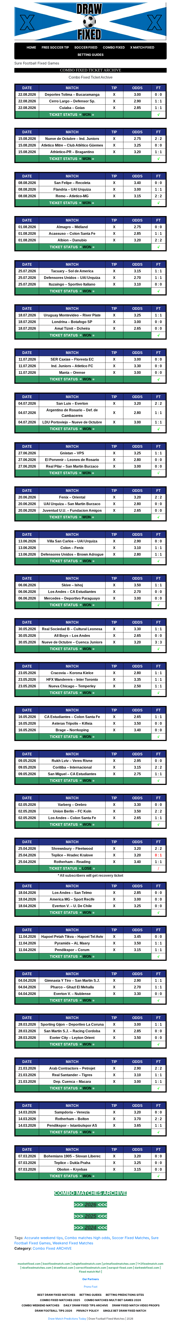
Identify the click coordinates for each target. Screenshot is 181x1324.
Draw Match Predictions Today (67, 1318)
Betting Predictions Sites (125, 1294)
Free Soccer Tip (55, 47)
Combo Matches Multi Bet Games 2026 (112, 1300)
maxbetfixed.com (29, 1263)
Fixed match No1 (89, 1271)
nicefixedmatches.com (36, 1267)
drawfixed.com (63, 1267)
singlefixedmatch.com (86, 1263)
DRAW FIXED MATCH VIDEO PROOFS (136, 1305)
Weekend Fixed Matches (73, 1243)
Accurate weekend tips (43, 1238)
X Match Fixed (142, 47)
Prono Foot (90, 1286)
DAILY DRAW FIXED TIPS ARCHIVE (86, 1305)
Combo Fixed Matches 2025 (60, 1300)
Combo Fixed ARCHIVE (52, 1248)
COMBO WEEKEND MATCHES (40, 1305)
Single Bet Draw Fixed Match (124, 1310)
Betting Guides (91, 54)
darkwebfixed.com (147, 1267)
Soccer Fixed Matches (130, 1238)
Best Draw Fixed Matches (56, 1294)
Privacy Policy (87, 1310)
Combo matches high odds (87, 1238)
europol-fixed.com (120, 1267)
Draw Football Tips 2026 (53, 1310)
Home (31, 47)
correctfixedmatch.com (90, 1267)
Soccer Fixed (85, 47)
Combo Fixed (114, 47)
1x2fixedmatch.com (150, 1263)
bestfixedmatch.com (56, 1263)
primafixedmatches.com (119, 1263)
